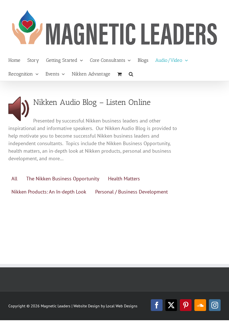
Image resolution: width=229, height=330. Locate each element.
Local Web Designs (121, 305)
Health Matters (124, 178)
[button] (131, 74)
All (14, 178)
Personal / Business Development (131, 191)
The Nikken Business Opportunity (62, 178)
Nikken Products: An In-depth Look (48, 191)
